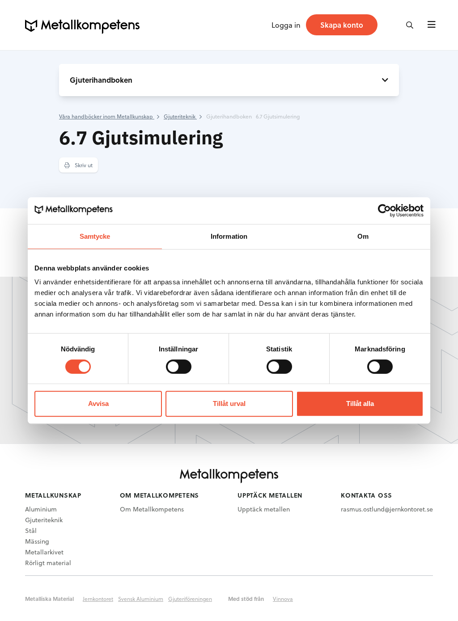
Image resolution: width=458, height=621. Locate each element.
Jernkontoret (98, 599)
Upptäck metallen (263, 509)
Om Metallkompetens (152, 509)
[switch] (178, 366)
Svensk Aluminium (140, 599)
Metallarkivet (44, 552)
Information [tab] (229, 236)
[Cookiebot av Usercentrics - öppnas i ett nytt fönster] (384, 210)
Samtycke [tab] (95, 236)
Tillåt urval (229, 403)
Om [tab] (363, 236)
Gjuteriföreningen (190, 599)
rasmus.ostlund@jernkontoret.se (387, 509)
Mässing (37, 541)
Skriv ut (83, 165)
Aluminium (41, 509)
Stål (31, 530)
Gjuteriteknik (44, 519)
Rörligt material (48, 562)
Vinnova (283, 599)
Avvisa (98, 403)
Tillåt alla (360, 403)
